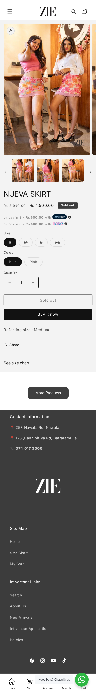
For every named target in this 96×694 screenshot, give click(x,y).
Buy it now (48, 314)
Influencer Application (29, 629)
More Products (48, 393)
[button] (9, 11)
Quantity (10, 273)
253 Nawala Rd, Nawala (37, 427)
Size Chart (19, 553)
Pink (36, 262)
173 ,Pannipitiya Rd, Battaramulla (46, 438)
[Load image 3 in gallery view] (73, 170)
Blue (15, 262)
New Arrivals (21, 617)
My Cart (17, 564)
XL (60, 243)
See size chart (16, 362)
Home (15, 541)
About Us (18, 606)
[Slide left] (5, 171)
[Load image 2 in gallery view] (48, 170)
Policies (16, 640)
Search (16, 595)
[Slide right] (90, 171)
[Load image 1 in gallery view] (23, 170)
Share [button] (14, 345)
